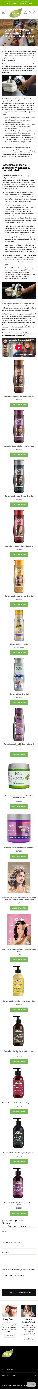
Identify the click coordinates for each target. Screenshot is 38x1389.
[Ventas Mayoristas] (28, 1311)
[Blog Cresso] (9, 1311)
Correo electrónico (11, 1242)
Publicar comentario (14, 1275)
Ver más (9, 1335)
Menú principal (8, 1375)
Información (7, 1369)
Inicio (13, 26)
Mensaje (5, 1252)
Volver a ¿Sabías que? (20, 1292)
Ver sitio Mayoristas (28, 1339)
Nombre (5, 1231)
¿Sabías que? (21, 26)
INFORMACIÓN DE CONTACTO (13, 1363)
